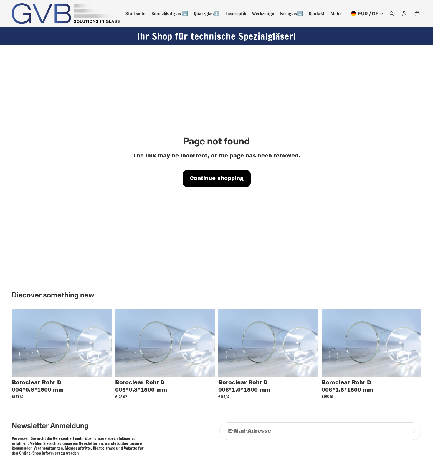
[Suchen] (391, 13)
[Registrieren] (412, 431)
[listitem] (336, 13)
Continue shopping (217, 178)
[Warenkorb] (417, 13)
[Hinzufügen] (102, 367)
